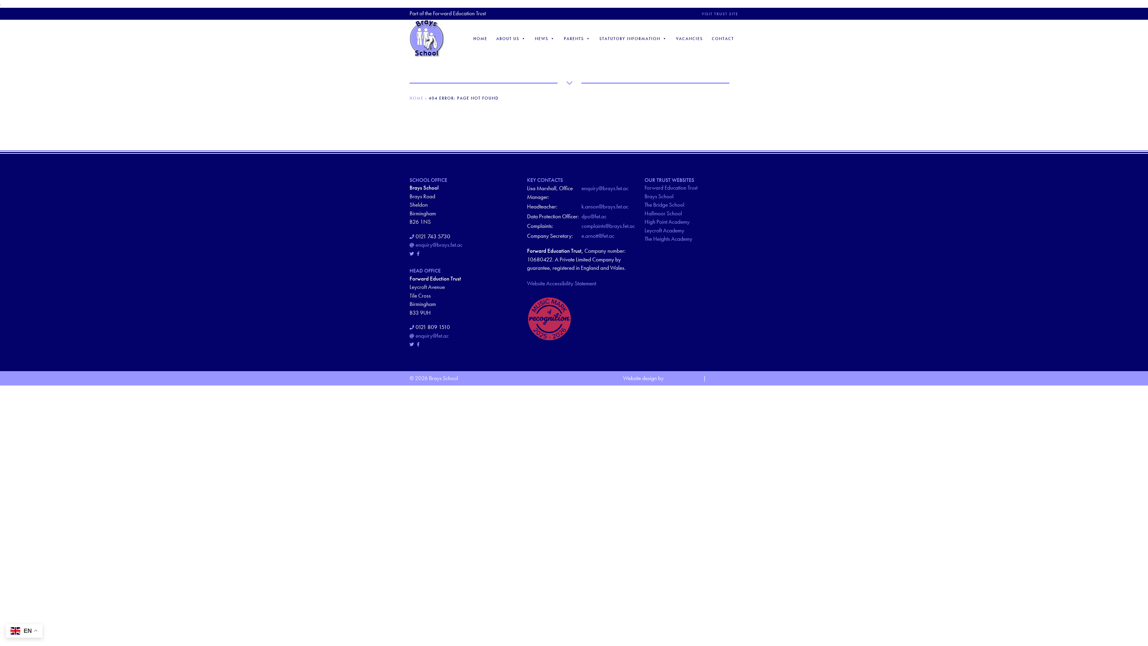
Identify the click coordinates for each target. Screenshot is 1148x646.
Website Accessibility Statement (561, 283)
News (541, 38)
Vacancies (689, 38)
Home (480, 38)
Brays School (659, 196)
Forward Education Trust (671, 187)
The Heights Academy (668, 239)
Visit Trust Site (720, 13)
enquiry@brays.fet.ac (439, 245)
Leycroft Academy (664, 230)
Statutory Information (629, 38)
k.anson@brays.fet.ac (604, 206)
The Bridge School (664, 204)
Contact (723, 38)
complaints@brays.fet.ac (608, 226)
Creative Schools (683, 378)
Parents (574, 38)
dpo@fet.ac (594, 216)
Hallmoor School (663, 213)
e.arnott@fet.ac (597, 236)
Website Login (722, 378)
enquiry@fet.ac (432, 335)
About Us (507, 38)
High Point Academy (667, 222)
